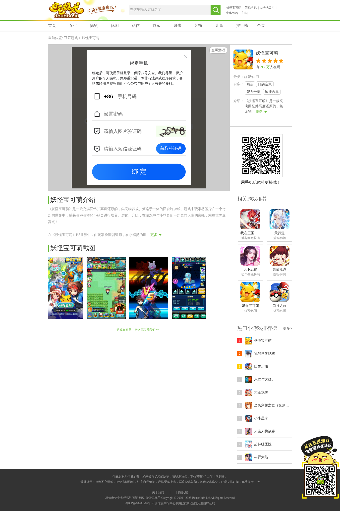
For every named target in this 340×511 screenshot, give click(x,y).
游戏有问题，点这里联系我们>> (137, 330)
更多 (259, 111)
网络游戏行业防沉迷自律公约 (195, 503)
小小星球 (261, 418)
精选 (249, 84)
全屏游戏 (218, 50)
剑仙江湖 (279, 269)
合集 (261, 25)
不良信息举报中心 (163, 503)
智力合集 (253, 92)
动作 (136, 25)
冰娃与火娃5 (263, 379)
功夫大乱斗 (267, 7)
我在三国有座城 (252, 233)
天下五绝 (250, 269)
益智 (157, 25)
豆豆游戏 (66, 10)
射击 (177, 25)
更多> (287, 328)
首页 (52, 25)
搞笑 (94, 25)
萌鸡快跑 (251, 7)
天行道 (279, 233)
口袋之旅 (279, 306)
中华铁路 (232, 13)
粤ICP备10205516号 (138, 503)
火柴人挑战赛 (264, 431)
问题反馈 (182, 492)
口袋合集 (265, 84)
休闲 (115, 25)
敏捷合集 (272, 92)
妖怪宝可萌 (233, 7)
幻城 (245, 13)
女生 (73, 25)
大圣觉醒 (261, 392)
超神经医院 (263, 444)
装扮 (198, 25)
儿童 (219, 25)
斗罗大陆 (261, 457)
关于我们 (158, 492)
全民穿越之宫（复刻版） (273, 405)
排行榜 (242, 25)
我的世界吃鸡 (264, 353)
